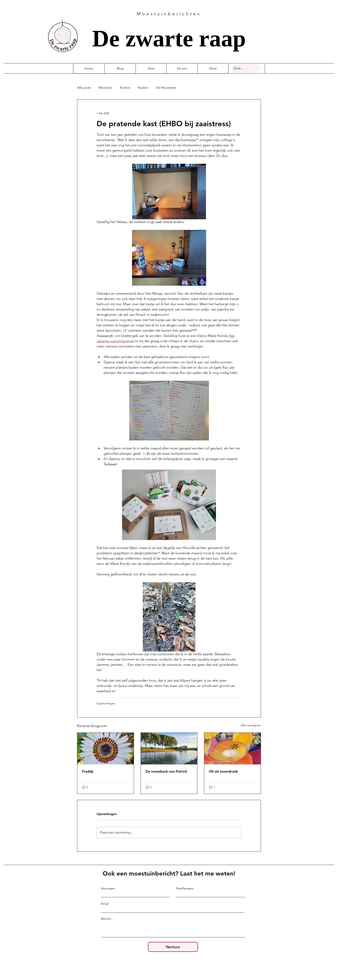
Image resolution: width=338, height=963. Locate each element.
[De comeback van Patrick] (169, 748)
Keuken (143, 87)
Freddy (87, 771)
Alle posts (84, 87)
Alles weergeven (251, 725)
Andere (125, 87)
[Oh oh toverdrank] (232, 748)
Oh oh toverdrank (223, 771)
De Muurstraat (166, 87)
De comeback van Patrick (166, 771)
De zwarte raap (169, 38)
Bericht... (107, 918)
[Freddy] (105, 748)
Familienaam (185, 888)
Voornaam (108, 888)
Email (105, 903)
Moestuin (105, 87)
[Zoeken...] (257, 68)
